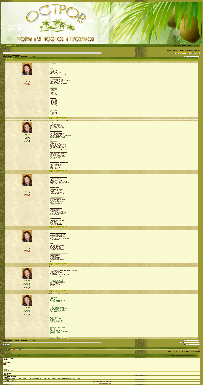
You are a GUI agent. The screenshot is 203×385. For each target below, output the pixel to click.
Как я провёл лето (54, 168)
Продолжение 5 (53, 102)
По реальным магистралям (56, 224)
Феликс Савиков (24, 56)
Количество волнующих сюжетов (57, 136)
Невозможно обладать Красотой (57, 249)
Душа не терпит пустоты (55, 218)
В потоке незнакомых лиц (55, 288)
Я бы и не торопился (54, 187)
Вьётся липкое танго (54, 200)
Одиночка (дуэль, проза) (55, 284)
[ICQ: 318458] (65, 118)
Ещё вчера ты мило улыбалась (57, 194)
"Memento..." (52, 71)
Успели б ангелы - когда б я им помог (58, 146)
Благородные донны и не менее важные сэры (60, 159)
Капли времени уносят (55, 210)
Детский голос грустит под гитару (57, 234)
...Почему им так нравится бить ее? (58, 74)
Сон (51, 166)
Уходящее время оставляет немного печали (60, 238)
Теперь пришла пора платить (56, 184)
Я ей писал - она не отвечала (56, 272)
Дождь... (51, 202)
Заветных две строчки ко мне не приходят (59, 182)
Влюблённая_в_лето (16, 55)
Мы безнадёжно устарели (56, 258)
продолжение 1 (53, 87)
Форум (4, 56)
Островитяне (182, 50)
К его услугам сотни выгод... (56, 165)
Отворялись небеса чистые (56, 208)
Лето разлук (52, 244)
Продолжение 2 (53, 88)
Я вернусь (52, 191)
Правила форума (190, 50)
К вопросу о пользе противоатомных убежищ (60, 160)
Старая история (53, 113)
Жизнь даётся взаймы (55, 255)
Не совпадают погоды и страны (57, 215)
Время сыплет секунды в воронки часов (59, 253)
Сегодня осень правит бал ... (56, 178)
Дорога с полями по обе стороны (57, 213)
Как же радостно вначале (55, 247)
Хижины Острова (11, 56)
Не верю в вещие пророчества (57, 240)
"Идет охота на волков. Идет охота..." (58, 133)
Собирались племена (55, 139)
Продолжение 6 (53, 103)
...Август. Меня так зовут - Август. (57, 81)
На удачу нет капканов (55, 209)
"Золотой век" (53, 273)
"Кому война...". (53, 141)
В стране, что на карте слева (56, 251)
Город (51, 142)
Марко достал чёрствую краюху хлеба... (59, 83)
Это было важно (53, 188)
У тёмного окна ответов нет (56, 203)
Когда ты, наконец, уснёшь (56, 151)
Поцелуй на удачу (54, 115)
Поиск (195, 50)
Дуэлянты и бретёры (54, 283)
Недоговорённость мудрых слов (57, 245)
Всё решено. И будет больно (56, 190)
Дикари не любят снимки (55, 145)
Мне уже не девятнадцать (56, 235)
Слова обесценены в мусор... (56, 180)
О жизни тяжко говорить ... (56, 167)
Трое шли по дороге (54, 214)
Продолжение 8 (53, 105)
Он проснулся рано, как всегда (56, 79)
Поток (51, 114)
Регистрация (192, 45)
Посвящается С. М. (54, 163)
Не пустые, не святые (55, 257)
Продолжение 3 (53, 89)
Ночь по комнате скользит (56, 183)
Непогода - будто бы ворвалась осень (58, 152)
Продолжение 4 (53, 101)
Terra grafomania (53, 70)
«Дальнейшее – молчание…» (56, 197)
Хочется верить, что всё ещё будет (58, 185)
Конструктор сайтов (103, 383)
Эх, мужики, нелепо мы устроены (57, 236)
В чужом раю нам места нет (56, 195)
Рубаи (51, 243)
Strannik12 (52, 285)
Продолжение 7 (53, 104)
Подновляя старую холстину (56, 286)
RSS (18, 45)
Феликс (20, 349)
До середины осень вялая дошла (57, 205)
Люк (51, 109)
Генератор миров (54, 82)
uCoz (110, 383)
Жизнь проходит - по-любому (56, 126)
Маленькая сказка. (54, 73)
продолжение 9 (53, 106)
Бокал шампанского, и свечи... (56, 164)
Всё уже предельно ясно (55, 223)
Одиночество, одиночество (56, 125)
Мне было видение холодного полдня (58, 148)
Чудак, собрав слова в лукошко (57, 155)
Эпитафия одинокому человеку (57, 241)
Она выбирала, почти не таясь (57, 220)
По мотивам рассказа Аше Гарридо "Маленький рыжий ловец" (64, 270)
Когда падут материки (55, 250)
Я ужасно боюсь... (54, 207)
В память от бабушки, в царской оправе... (59, 162)
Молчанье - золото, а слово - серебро (58, 144)
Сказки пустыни (53, 112)
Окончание (52, 90)
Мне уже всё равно (54, 261)
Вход (197, 45)
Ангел (51, 111)
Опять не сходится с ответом (56, 189)
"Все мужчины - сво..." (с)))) (56, 77)
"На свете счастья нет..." (55, 124)
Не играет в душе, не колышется (57, 201)
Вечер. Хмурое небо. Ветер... (56, 132)
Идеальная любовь (54, 110)
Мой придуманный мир (55, 246)
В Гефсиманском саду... (55, 157)
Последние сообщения (173, 50)
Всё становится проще (55, 239)
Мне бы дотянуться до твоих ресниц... (58, 177)
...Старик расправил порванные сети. (58, 78)
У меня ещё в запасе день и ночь (57, 193)
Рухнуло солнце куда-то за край (57, 153)
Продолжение (53, 98)
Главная (175, 45)
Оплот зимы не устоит (55, 254)
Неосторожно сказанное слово (57, 259)
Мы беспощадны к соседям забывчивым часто (60, 128)
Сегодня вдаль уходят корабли (57, 147)
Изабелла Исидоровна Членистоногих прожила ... (61, 80)
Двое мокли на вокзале (55, 158)
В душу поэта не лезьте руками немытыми (59, 274)
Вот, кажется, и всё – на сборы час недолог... (60, 181)
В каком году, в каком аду (55, 138)
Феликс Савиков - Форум (183, 45)
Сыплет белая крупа (54, 219)
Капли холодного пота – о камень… (58, 233)
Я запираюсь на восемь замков (57, 211)
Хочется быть (53, 222)
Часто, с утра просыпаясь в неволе (58, 212)
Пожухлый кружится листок (56, 131)
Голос (51, 260)
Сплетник (52, 179)
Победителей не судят (55, 143)
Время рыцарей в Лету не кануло (57, 199)
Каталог (18, 56)
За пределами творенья (55, 248)
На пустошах (53, 204)
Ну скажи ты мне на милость (56, 192)
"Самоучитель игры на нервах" (57, 72)
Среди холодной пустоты (55, 198)
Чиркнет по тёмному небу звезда (57, 156)
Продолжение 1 (53, 93)
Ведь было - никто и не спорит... (57, 134)
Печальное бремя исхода (55, 271)
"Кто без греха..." (53, 75)
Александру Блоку (54, 221)
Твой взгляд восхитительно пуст (57, 127)
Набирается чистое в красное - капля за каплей (60, 135)
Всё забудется (53, 256)
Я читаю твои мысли (54, 216)
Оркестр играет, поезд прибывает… (58, 282)
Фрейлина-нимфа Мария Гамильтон (58, 149)
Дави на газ (52, 237)
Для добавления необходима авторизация (101, 381)
